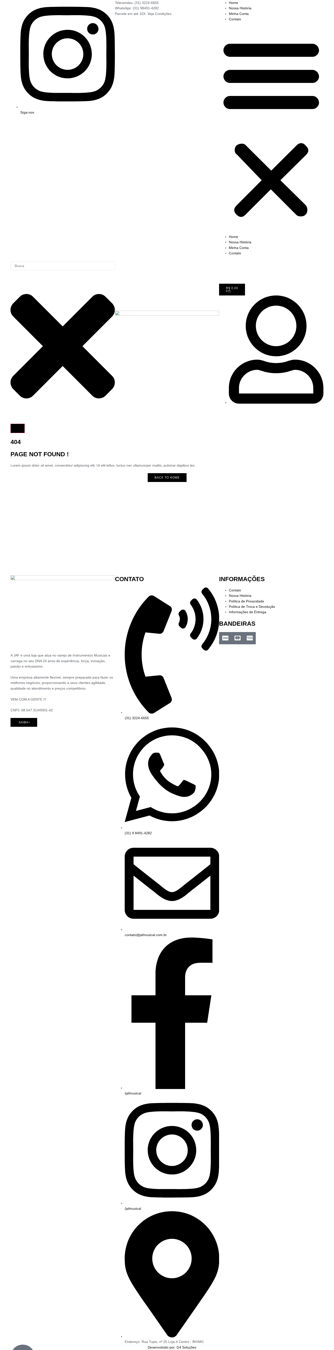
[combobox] (63, 265)
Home (233, 3)
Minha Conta (239, 14)
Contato (235, 19)
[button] (271, 128)
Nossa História (240, 8)
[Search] (18, 428)
